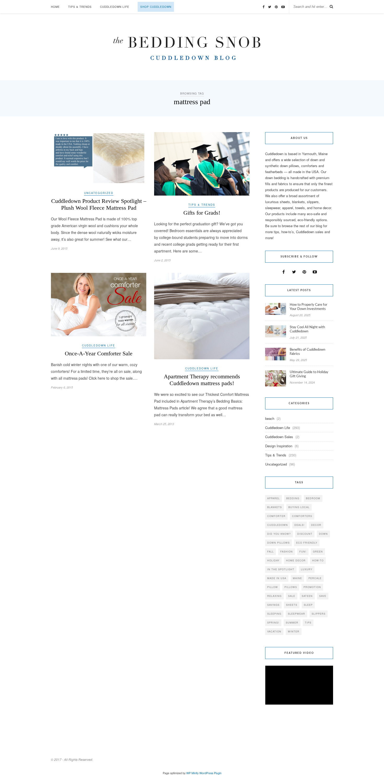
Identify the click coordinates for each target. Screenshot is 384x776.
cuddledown (277, 525)
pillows (290, 587)
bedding (292, 498)
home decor (296, 560)
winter (293, 631)
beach (269, 418)
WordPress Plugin (210, 773)
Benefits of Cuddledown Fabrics (307, 352)
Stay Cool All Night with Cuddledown (307, 329)
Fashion (286, 551)
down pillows (278, 542)
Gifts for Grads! (201, 212)
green (318, 551)
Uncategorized (98, 193)
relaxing (274, 596)
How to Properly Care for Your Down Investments (308, 307)
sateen (307, 596)
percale (315, 578)
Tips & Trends (80, 7)
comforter (276, 516)
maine (297, 578)
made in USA (276, 578)
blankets (274, 507)
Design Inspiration (278, 445)
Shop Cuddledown (155, 7)
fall (270, 551)
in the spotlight (280, 569)
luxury (306, 569)
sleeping (274, 613)
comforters (302, 516)
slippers (318, 613)
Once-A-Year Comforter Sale (98, 353)
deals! (299, 525)
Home (55, 7)
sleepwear (296, 613)
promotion (312, 587)
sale (291, 596)
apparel (273, 498)
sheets (291, 605)
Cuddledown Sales (279, 436)
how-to (318, 560)
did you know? (279, 534)
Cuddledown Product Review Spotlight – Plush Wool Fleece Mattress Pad (98, 204)
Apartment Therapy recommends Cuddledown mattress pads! (202, 379)
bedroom (313, 498)
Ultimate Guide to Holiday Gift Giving (309, 374)
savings (273, 605)
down (323, 534)
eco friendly (306, 542)
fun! (302, 551)
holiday (273, 560)
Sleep (308, 605)
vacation (274, 631)
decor (316, 525)
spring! (273, 622)
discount (304, 534)
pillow (272, 587)
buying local (299, 507)
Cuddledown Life (114, 7)
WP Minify (192, 773)
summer (292, 622)
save (322, 596)
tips (308, 622)
